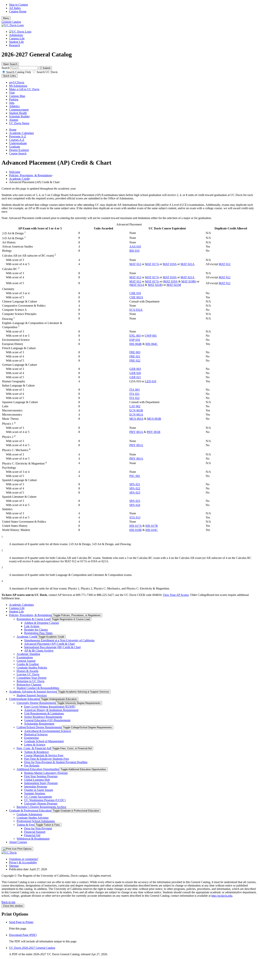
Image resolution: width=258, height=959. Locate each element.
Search (6, 67)
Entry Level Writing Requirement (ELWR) (49, 706)
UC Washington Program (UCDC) (45, 800)
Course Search (17, 153)
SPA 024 (134, 505)
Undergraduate (18, 143)
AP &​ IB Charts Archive (38, 650)
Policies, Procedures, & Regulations (30, 175)
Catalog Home (17, 11)
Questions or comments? (23, 859)
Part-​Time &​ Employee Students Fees (46, 758)
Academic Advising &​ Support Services (33, 691)
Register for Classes (36, 629)
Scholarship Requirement (39, 723)
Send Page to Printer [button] (21, 922)
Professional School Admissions (36, 821)
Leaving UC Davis (28, 674)
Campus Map (17, 96)
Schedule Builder (19, 116)
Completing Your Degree (31, 677)
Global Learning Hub (37, 779)
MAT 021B (155, 284)
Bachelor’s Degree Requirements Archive (41, 807)
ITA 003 (134, 389)
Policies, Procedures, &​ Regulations (30, 615)
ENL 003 (135, 335)
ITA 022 (134, 398)
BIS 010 (134, 250)
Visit (12, 92)
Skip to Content (18, 4)
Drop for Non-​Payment (38, 828)
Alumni (13, 119)
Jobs (11, 102)
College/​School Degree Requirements (39, 727)
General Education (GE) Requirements (47, 720)
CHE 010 (135, 293)
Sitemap (14, 865)
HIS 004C (151, 344)
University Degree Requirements (36, 702)
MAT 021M (174, 284)
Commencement (19, 109)
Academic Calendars (21, 133)
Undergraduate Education (24, 699)
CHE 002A (136, 297)
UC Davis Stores (19, 123)
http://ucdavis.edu (221, 895)
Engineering (31, 737)
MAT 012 (135, 264)
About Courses (18, 842)
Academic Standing (28, 654)
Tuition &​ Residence (36, 752)
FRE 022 (134, 360)
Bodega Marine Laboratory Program (46, 773)
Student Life (16, 41)
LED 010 (150, 381)
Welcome (14, 172)
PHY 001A (136, 432)
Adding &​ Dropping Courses (41, 622)
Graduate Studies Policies (32, 667)
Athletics (14, 106)
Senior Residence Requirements (43, 716)
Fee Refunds (31, 765)
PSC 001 (134, 476)
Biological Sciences (36, 734)
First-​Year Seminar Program (40, 776)
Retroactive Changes (29, 684)
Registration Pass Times (38, 633)
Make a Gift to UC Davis (24, 89)
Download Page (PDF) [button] (23, 935)
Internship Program (35, 786)
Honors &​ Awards (27, 671)
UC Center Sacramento (38, 796)
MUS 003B (154, 418)
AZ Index (15, 8)
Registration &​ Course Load (33, 619)
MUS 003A (136, 418)
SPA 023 (134, 492)
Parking (13, 99)
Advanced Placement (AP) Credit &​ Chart (49, 643)
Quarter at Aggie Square (38, 790)
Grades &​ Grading (28, 664)
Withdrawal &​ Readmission (33, 838)
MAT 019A (170, 264)
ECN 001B (136, 410)
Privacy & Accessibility (23, 862)
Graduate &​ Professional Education (30, 810)
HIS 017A (135, 525)
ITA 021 (134, 393)
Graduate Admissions (29, 814)
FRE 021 (134, 356)
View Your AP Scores (176, 594)
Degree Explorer (19, 150)
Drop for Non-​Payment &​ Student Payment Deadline (55, 762)
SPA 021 (134, 484)
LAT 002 (134, 406)
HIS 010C (151, 530)
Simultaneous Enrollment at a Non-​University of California (59, 640)
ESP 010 (134, 339)
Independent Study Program (41, 783)
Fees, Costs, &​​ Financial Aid (34, 748)
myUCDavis (16, 82)
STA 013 (134, 517)
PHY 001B (153, 432)
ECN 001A (136, 414)
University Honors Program (40, 803)
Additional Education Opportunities (38, 769)
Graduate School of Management (44, 741)
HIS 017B (151, 525)
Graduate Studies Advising (33, 817)
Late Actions (31, 626)
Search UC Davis (47, 72)
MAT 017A (152, 264)
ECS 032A (136, 309)
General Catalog (11, 21)
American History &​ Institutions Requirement (51, 710)
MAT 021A (188, 264)
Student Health (18, 113)
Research (14, 45)
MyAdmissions (18, 85)
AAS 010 (135, 246)
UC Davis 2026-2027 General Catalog (32, 947)
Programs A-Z (17, 136)
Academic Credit (19, 178)
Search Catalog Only (18, 72)
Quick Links (9, 75)
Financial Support (34, 831)
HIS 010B (135, 530)
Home (12, 129)
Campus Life (17, 38)
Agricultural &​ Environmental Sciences (47, 731)
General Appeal (26, 660)
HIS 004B (135, 344)
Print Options (24, 848)
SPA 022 (134, 488)
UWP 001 (151, 335)
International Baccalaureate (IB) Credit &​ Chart (52, 647)
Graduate (14, 146)
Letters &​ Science (34, 744)
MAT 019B (188, 281)
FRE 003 (134, 352)
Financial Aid (32, 835)
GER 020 (135, 373)
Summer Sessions (34, 793)
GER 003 (135, 368)
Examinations (25, 657)
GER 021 (135, 377)
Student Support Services (32, 695)
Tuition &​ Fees (25, 824)
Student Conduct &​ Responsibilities (38, 688)
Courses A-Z (16, 139)
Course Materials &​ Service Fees (43, 755)
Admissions (16, 35)
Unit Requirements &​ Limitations (44, 713)
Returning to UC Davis (30, 681)
